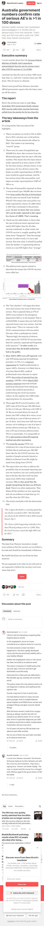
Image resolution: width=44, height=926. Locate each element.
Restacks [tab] (16, 611)
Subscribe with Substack (23, 893)
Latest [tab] (10, 806)
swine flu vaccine (17, 443)
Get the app (33, 915)
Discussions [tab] (19, 806)
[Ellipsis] (41, 632)
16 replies (12, 748)
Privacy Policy (25, 903)
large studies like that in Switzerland (25, 194)
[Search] (40, 806)
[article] (22, 820)
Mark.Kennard (12, 632)
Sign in (39, 3)
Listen (39, 44)
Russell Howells (13, 755)
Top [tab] (4, 806)
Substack (10, 921)
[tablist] (11, 611)
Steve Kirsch (11, 42)
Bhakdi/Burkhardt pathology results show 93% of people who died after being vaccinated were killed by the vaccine (16, 837)
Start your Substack (16, 915)
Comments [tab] (7, 611)
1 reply (11, 785)
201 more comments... (10, 795)
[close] (37, 847)
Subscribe (31, 3)
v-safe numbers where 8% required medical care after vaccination (22, 438)
